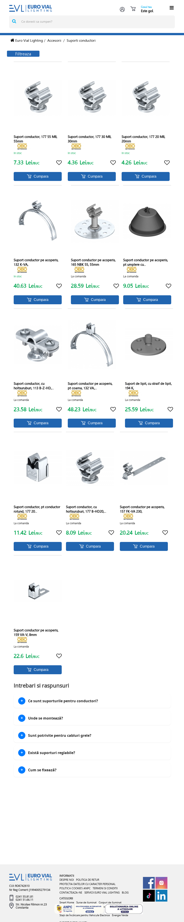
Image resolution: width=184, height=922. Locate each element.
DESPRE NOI (66, 880)
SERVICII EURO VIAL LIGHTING (102, 892)
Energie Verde (120, 915)
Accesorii (54, 40)
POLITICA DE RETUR (87, 880)
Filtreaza (23, 54)
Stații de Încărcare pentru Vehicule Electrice (84, 915)
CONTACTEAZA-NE (70, 892)
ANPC (86, 888)
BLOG (125, 892)
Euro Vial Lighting (28, 40)
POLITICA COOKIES (71, 888)
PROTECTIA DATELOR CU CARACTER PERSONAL (87, 884)
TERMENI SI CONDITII (105, 888)
